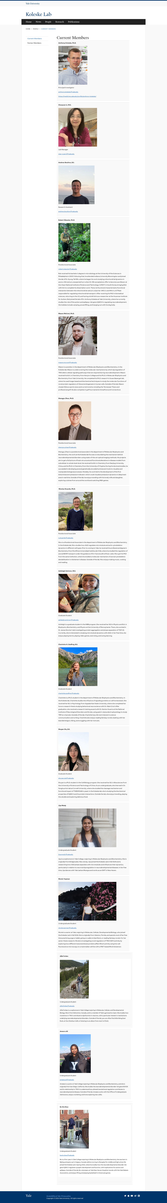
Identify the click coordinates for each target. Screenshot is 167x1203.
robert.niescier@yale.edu (67, 269)
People (48, 21)
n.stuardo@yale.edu (65, 538)
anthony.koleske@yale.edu (68, 92)
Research (59, 21)
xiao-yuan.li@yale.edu (66, 154)
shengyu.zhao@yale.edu (67, 447)
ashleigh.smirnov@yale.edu (68, 620)
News (38, 21)
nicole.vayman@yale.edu (67, 928)
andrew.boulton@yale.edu (68, 211)
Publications (73, 21)
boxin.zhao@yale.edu (67, 1155)
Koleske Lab (39, 14)
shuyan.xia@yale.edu (66, 778)
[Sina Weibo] (135, 1196)
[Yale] (29, 1196)
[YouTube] (132, 1196)
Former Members (34, 43)
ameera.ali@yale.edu (67, 1080)
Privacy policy (66, 1196)
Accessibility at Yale (53, 1196)
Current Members (34, 39)
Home (29, 21)
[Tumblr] (139, 1196)
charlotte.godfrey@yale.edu (68, 693)
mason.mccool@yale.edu (67, 362)
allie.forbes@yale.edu (67, 1006)
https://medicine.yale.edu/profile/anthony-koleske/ (77, 96)
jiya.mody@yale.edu (65, 854)
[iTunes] (128, 1196)
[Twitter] (125, 1196)
